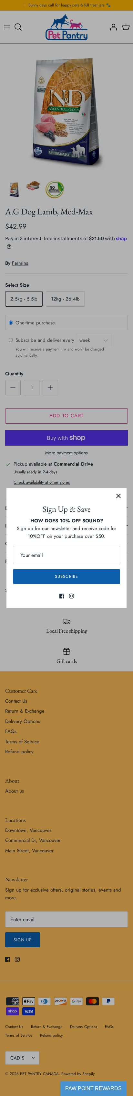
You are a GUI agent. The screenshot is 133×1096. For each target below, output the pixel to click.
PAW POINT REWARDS (93, 1088)
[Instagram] (71, 596)
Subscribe (66, 576)
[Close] (118, 496)
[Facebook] (61, 596)
